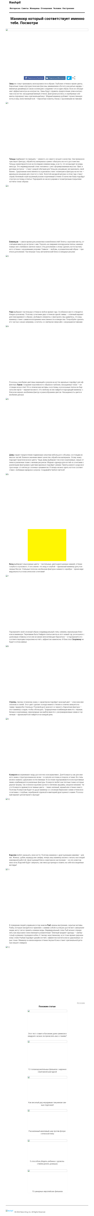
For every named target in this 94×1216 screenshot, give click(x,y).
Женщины (35, 8)
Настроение (68, 8)
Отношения (46, 8)
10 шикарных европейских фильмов (47, 1191)
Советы (25, 8)
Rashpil (15, 2)
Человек (57, 8)
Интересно (15, 8)
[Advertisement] (47, 545)
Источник (81, 1003)
